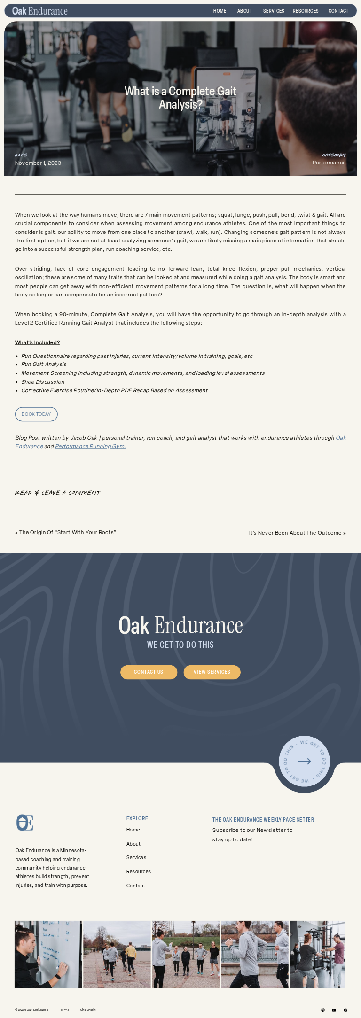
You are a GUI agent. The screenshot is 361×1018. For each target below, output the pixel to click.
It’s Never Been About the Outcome (295, 532)
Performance (329, 163)
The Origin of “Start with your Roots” (68, 532)
